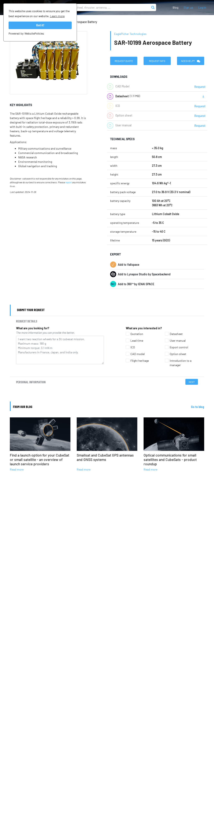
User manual (178, 340)
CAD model (137, 354)
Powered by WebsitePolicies (26, 33)
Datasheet (176, 334)
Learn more (57, 16)
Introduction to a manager (180, 363)
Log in (202, 7)
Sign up (188, 7)
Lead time (136, 340)
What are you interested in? (144, 328)
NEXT (192, 381)
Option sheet (178, 354)
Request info (157, 60)
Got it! (40, 25)
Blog (175, 7)
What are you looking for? (32, 328)
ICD (132, 347)
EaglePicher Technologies (130, 34)
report (68, 182)
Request (199, 86)
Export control (179, 347)
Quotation (136, 334)
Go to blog (197, 407)
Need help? (188, 60)
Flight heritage (139, 360)
